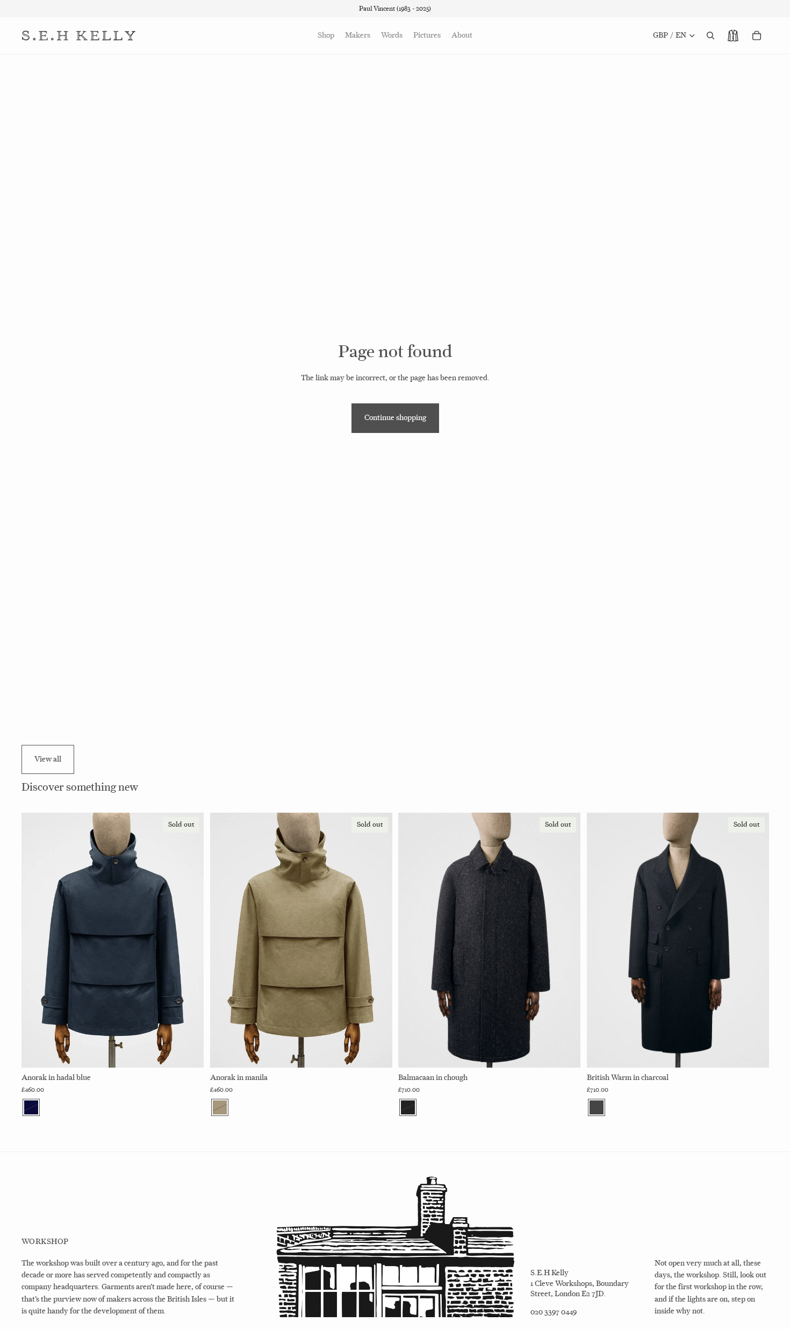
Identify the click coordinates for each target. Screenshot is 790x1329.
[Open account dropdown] (733, 35)
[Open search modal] (710, 35)
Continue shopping (395, 417)
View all (47, 759)
